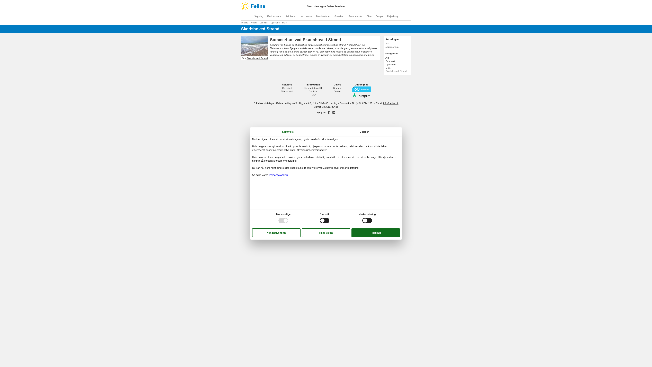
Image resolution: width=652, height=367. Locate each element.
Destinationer (323, 16)
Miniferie (290, 16)
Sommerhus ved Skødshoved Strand (305, 39)
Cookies (313, 91)
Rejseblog (392, 16)
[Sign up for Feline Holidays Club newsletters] (333, 112)
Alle (387, 57)
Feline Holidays (326, 6)
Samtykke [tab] (288, 131)
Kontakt (337, 88)
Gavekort (339, 16)
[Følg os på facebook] (329, 112)
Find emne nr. (274, 16)
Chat (369, 16)
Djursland (390, 64)
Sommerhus (392, 47)
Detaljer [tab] (364, 131)
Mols (388, 67)
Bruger (379, 16)
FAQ (313, 94)
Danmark (390, 61)
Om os (337, 91)
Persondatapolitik (313, 88)
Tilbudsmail (287, 91)
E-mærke (361, 89)
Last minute (306, 16)
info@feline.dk (391, 103)
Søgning (258, 16)
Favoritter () (355, 16)
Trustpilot (361, 95)
